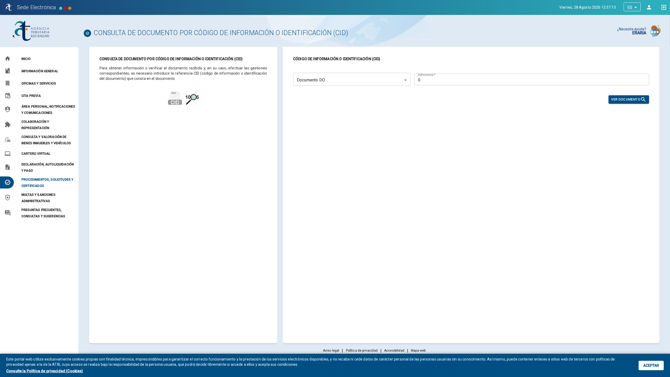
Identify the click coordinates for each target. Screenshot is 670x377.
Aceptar (651, 365)
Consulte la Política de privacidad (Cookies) (44, 371)
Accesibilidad (394, 350)
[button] (39, 58)
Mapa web (418, 350)
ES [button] (629, 7)
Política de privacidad (362, 350)
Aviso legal (331, 350)
